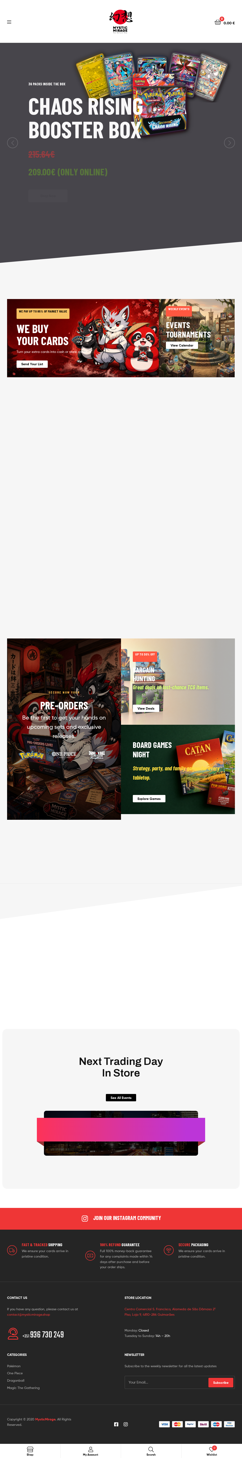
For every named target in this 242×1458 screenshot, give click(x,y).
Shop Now (48, 184)
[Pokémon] (31, 755)
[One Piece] (64, 755)
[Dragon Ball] (97, 755)
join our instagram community (127, 1217)
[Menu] (9, 21)
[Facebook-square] (116, 1424)
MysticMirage (45, 1419)
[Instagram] (125, 1424)
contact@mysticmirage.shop (28, 1314)
